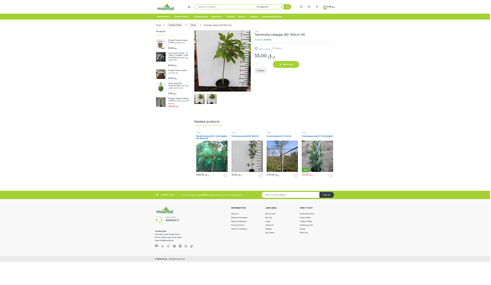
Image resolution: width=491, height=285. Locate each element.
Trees (193, 25)
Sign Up (326, 195)
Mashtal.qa (162, 259)
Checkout (269, 225)
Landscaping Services (272, 16)
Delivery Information (239, 217)
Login (267, 221)
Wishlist (268, 229)
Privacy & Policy (237, 225)
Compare (254, 16)
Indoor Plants (163, 16)
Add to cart (288, 64)
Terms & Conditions (239, 229)
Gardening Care (201, 16)
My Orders (269, 232)
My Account (270, 214)
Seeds (241, 16)
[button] (248, 33)
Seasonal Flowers (307, 214)
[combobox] (224, 6)
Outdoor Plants (181, 16)
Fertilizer (231, 16)
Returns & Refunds (239, 221)
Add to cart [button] (225, 175)
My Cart (268, 217)
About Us (235, 214)
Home (158, 25)
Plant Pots (216, 16)
